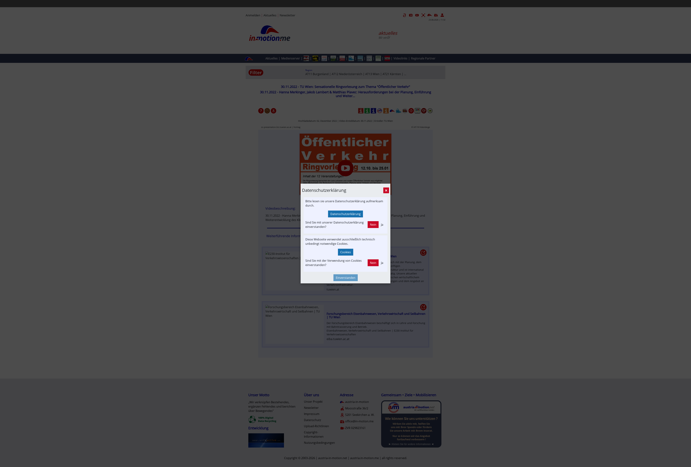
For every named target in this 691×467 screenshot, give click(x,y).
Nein (373, 225)
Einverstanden (345, 278)
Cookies (345, 252)
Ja (382, 225)
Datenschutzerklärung (345, 214)
